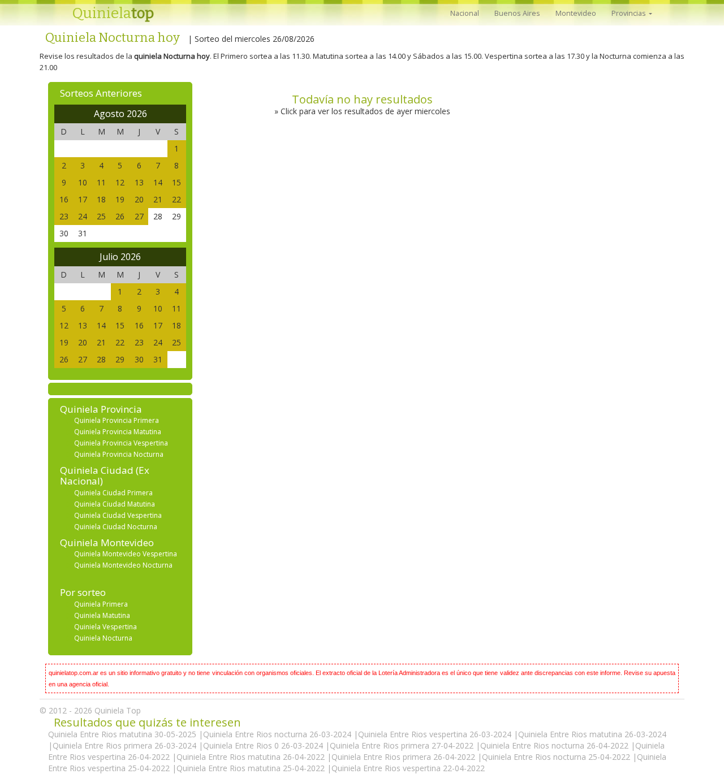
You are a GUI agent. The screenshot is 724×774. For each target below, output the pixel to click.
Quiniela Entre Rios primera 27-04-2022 (403, 745)
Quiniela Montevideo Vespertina (125, 554)
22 (176, 199)
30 (139, 359)
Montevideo (575, 13)
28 (101, 359)
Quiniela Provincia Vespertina (121, 443)
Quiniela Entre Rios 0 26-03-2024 (264, 745)
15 (176, 182)
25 (101, 216)
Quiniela (113, 13)
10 (82, 182)
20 (139, 199)
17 (82, 199)
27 (139, 216)
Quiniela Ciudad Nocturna (115, 526)
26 (119, 216)
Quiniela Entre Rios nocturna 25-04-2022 (557, 756)
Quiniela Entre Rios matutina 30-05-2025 (123, 734)
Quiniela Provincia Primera (116, 420)
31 (157, 359)
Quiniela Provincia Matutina (117, 431)
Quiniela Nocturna (103, 638)
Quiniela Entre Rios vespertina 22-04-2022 (408, 768)
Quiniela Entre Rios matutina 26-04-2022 (251, 756)
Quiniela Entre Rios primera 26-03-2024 (126, 745)
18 (101, 199)
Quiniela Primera (101, 604)
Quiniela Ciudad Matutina (114, 504)
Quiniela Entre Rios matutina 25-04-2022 (251, 768)
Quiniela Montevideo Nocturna (123, 565)
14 (157, 182)
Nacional (464, 13)
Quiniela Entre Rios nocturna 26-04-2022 (555, 745)
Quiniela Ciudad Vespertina (118, 515)
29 (119, 359)
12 (119, 182)
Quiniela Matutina (102, 615)
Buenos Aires (517, 13)
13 (139, 182)
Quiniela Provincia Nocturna (118, 454)
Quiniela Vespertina (105, 627)
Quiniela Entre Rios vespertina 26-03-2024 (436, 734)
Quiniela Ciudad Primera (113, 493)
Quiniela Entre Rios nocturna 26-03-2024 (278, 734)
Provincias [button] (629, 13)
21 (157, 199)
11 (101, 182)
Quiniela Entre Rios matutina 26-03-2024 (592, 734)
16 (63, 199)
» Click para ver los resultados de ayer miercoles (362, 111)
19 (119, 199)
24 (82, 216)
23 (63, 216)
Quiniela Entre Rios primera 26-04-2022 (404, 756)
